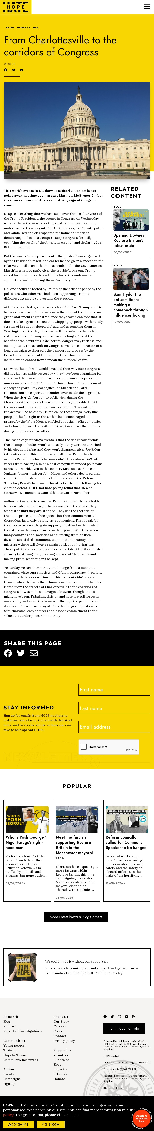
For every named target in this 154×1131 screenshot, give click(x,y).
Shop (57, 1064)
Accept (18, 1125)
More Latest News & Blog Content (76, 916)
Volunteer (61, 1055)
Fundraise (61, 1060)
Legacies (60, 1069)
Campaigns (12, 1079)
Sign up (9, 1084)
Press (58, 1031)
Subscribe (61, 1074)
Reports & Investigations (22, 1031)
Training (10, 1050)
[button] (147, 7)
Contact (60, 1036)
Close (51, 1125)
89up (119, 1088)
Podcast (9, 1026)
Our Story (61, 1021)
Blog (10, 27)
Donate (59, 1079)
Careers (60, 1026)
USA (36, 27)
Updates (23, 27)
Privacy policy (64, 1041)
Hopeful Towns (15, 1055)
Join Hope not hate (124, 1028)
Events (8, 1074)
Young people (13, 1045)
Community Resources (20, 1060)
